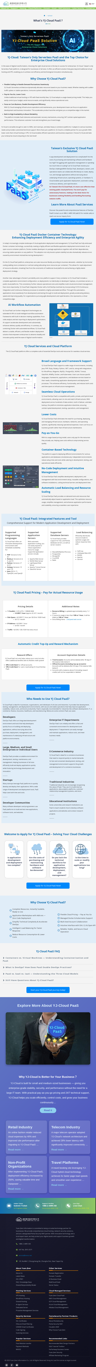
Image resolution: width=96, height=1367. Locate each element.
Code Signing (20, 1330)
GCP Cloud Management (57, 1301)
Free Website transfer (23, 1343)
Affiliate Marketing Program (59, 1355)
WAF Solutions (64, 8)
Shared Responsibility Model (26, 1285)
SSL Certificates (21, 1321)
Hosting (23, 8)
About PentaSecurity (56, 1321)
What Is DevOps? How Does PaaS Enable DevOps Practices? (39, 967)
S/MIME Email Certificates (25, 1327)
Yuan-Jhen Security (55, 1352)
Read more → (16, 1149)
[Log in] (86, 3)
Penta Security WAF (56, 1324)
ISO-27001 (19, 1279)
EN (93, 4)
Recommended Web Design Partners (62, 1343)
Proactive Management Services (27, 1310)
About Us (5, 8)
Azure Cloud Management (58, 1304)
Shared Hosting (21, 1301)
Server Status (53, 1285)
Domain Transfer (55, 1276)
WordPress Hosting (23, 1298)
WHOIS (18, 1349)
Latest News (20, 1276)
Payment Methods (22, 1346)
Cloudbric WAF (54, 1327)
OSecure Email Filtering (24, 1324)
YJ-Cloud (50, 15)
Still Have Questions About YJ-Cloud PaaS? (30, 980)
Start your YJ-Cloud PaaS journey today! (48, 990)
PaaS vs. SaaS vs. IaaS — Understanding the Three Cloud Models (42, 974)
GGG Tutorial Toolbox (56, 1346)
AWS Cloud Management (57, 1298)
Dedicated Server (22, 1307)
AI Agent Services (22, 1304)
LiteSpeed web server (73, 619)
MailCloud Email (54, 1282)
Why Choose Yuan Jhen (57, 1330)
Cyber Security (78, 8)
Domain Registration (56, 1273)
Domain (47, 8)
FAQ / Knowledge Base (24, 1282)
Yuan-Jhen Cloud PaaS (56, 1295)
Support (14, 8)
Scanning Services (22, 1333)
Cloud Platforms (34, 8)
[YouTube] (17, 1365)
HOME (15, 3)
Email (54, 8)
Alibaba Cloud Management (58, 1307)
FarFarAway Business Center (59, 1349)
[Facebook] (12, 1365)
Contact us (90, 8)
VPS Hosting (20, 1295)
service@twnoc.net (25, 1255)
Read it (48, 1110)
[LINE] (6, 1365)
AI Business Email (55, 1279)
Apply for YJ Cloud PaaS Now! (72, 221)
